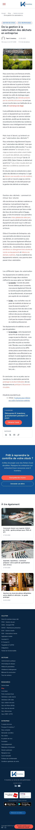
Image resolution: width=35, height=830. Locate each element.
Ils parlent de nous (6, 738)
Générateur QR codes (7, 700)
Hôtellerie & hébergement (8, 669)
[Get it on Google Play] (24, 804)
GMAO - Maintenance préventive (10, 628)
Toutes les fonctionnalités (8, 651)
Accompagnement (6, 744)
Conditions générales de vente (10, 761)
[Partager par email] (14, 435)
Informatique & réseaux (8, 664)
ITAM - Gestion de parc (8, 622)
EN (5, 827)
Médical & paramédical (7, 667)
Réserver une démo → (17, 813)
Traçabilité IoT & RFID (7, 645)
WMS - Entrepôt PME (7, 625)
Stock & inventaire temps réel (9, 619)
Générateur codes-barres (8, 697)
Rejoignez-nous (5, 753)
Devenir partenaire (6, 750)
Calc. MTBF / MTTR (7, 714)
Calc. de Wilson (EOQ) (7, 705)
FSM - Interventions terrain (9, 633)
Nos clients (4, 736)
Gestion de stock (18, 13)
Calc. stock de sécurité (7, 708)
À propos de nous (6, 724)
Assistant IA (5, 639)
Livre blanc (4, 691)
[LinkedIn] (16, 786)
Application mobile (6, 636)
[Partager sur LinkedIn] (6, 435)
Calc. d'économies (6, 711)
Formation (4, 741)
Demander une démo (17, 484)
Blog (9, 13)
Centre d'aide (5, 685)
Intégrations (4, 648)
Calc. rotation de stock (7, 702)
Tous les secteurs (6, 675)
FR (2, 827)
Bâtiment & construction (8, 672)
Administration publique (8, 661)
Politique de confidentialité (9, 758)
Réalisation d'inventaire (8, 747)
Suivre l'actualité (6, 756)
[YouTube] (19, 786)
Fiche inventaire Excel (7, 694)
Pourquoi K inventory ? (8, 727)
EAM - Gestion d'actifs (7, 631)
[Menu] (4, 4)
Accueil (3, 13)
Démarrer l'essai (13, 422)
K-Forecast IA (5, 642)
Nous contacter (5, 730)
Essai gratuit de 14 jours (17, 478)
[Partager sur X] (10, 435)
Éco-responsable (24, 23)
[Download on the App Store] (10, 804)
